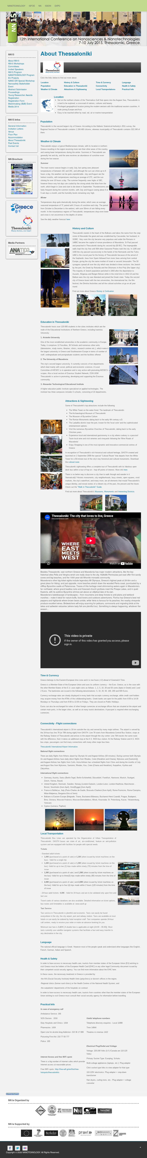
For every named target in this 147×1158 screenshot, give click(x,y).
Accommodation (15, 137)
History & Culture (71, 82)
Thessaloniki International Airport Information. (59, 747)
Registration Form (16, 100)
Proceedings (14, 92)
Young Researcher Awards (20, 95)
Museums (99, 491)
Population (46, 86)
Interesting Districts (126, 491)
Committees (13, 66)
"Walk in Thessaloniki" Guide (90, 487)
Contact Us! (13, 145)
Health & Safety (129, 86)
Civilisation (109, 291)
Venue (11, 131)
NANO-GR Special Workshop (21, 80)
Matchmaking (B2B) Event (20, 103)
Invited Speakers (15, 69)
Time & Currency (103, 82)
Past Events (13, 143)
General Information (17, 125)
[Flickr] (25, 1148)
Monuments (109, 491)
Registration (13, 97)
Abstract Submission (17, 89)
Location (45, 82)
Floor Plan (13, 134)
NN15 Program (15, 72)
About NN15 (13, 60)
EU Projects (13, 77)
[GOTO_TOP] (140, 1147)
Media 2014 (13, 106)
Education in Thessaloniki (75, 86)
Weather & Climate (49, 89)
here (68, 219)
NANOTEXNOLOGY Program (21, 75)
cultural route (73, 462)
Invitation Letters (15, 128)
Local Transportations (105, 89)
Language (126, 82)
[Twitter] (17, 1148)
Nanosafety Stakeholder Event (19, 85)
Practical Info (128, 89)
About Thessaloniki (16, 140)
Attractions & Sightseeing (75, 89)
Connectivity (101, 86)
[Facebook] (10, 1148)
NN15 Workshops (16, 63)
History (99, 291)
